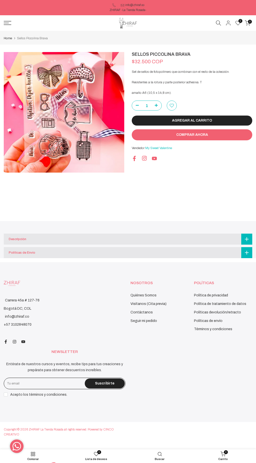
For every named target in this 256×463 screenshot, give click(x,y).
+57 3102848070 (18, 324)
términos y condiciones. (48, 394)
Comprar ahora (192, 135)
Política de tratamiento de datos (220, 304)
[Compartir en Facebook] (134, 158)
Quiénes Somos (143, 295)
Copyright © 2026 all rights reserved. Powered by (53, 429)
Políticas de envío (208, 321)
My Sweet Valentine (158, 148)
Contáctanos (141, 312)
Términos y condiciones (213, 329)
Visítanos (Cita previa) (148, 304)
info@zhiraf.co (134, 5)
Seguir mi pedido (143, 321)
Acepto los (38, 394)
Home (8, 38)
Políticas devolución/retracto (217, 312)
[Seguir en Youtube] (154, 158)
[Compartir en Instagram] (144, 158)
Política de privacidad (211, 295)
